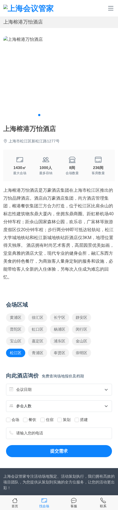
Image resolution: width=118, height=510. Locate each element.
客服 (74, 506)
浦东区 (59, 341)
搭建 (84, 419)
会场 (15, 419)
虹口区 (37, 329)
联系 (103, 506)
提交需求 (59, 451)
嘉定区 (37, 341)
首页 (15, 506)
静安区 (81, 317)
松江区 (15, 353)
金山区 (81, 341)
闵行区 (81, 329)
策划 (67, 419)
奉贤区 (59, 353)
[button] (39, 115)
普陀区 (15, 329)
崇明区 (81, 353)
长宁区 (59, 317)
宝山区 (15, 341)
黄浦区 (15, 317)
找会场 (44, 506)
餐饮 (32, 419)
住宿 (50, 419)
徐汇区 (37, 317)
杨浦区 (59, 329)
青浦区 (37, 353)
